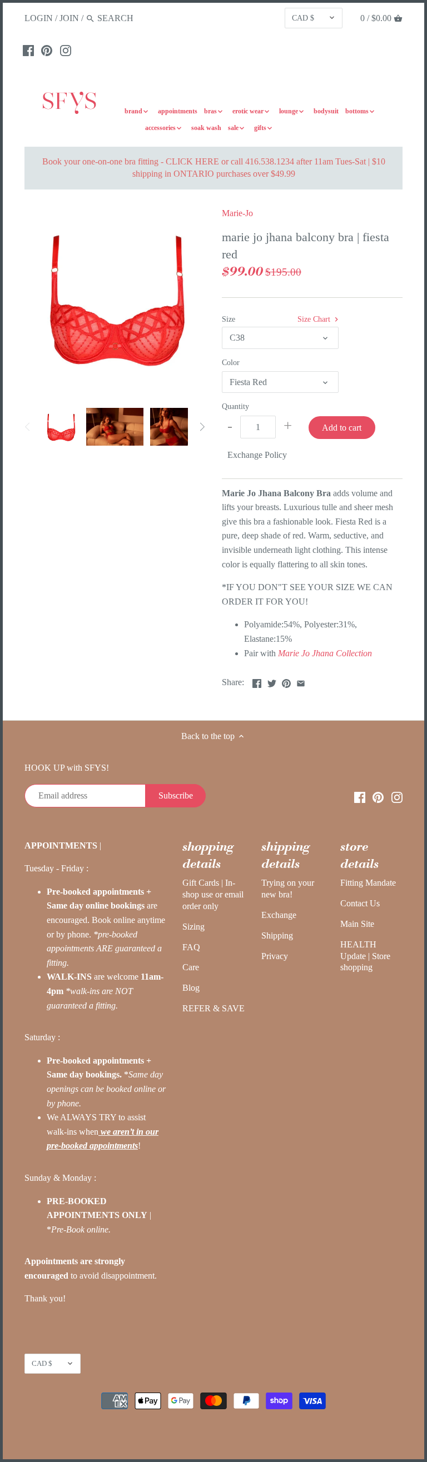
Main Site (357, 924)
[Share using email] (300, 681)
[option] (60, 426)
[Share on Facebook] (256, 681)
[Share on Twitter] (271, 681)
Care (190, 967)
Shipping (277, 935)
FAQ (191, 947)
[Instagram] (65, 50)
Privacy (274, 956)
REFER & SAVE (213, 1008)
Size (228, 319)
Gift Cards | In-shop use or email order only (213, 894)
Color (231, 362)
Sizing (193, 926)
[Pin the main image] (286, 681)
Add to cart (341, 427)
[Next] (202, 427)
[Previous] (28, 427)
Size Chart (314, 319)
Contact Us (360, 903)
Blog (191, 987)
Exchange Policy (257, 455)
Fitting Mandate (368, 882)
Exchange (278, 915)
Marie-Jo (237, 213)
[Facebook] (28, 50)
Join (69, 18)
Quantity (235, 406)
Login (38, 18)
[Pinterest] (46, 50)
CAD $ (303, 17)
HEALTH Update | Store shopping (365, 956)
